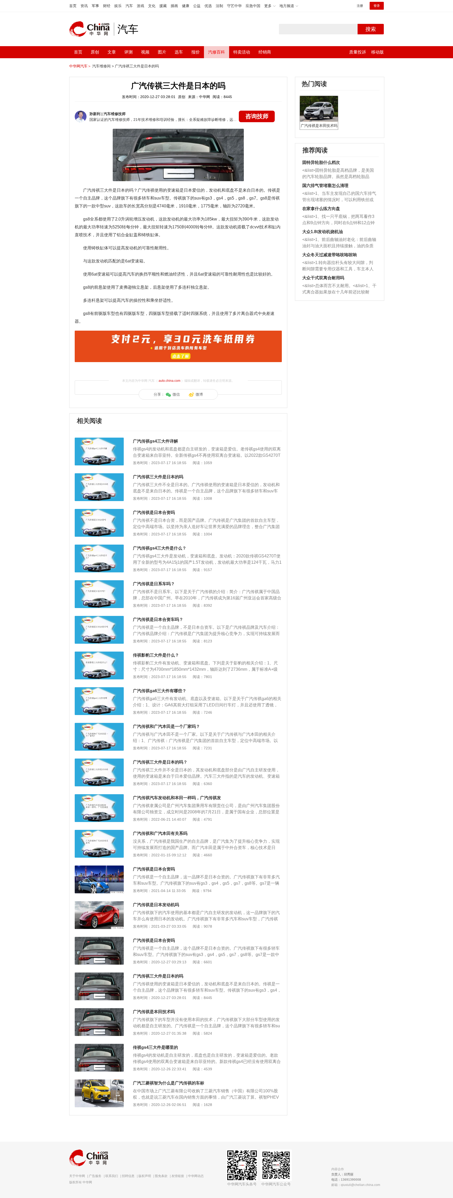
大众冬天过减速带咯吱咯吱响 (329, 255)
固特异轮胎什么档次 (321, 162)
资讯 (84, 6)
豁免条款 (161, 1176)
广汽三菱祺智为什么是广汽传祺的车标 (168, 1083)
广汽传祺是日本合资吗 (154, 512)
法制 (219, 6)
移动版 (377, 52)
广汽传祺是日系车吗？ (154, 584)
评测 (128, 52)
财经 (106, 6)
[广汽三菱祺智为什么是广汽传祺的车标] (99, 1082)
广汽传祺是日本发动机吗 (156, 904)
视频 (145, 52)
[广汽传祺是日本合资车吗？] (99, 618)
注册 (360, 6)
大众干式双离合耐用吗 (323, 278)
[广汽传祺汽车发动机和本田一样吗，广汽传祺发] (99, 797)
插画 (174, 6)
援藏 (163, 6)
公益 (197, 6)
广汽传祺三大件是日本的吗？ (160, 762)
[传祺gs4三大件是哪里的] (99, 1046)
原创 (95, 52)
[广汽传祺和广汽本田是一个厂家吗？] (99, 725)
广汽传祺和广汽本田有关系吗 (160, 833)
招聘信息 (128, 1176)
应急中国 (253, 6)
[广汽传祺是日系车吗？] (99, 583)
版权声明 (144, 1176)
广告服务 (95, 1176)
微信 (176, 394)
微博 (199, 394)
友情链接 (177, 1176)
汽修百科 (216, 52)
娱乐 (118, 6)
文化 (151, 6)
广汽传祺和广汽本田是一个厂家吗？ (166, 726)
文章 (111, 52)
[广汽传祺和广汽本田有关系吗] (99, 832)
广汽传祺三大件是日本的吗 (137, 66)
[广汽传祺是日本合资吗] (99, 511)
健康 (185, 6)
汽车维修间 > (103, 66)
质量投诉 (357, 52)
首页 (73, 6)
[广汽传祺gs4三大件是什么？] (99, 547)
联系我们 (111, 1176)
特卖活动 (241, 52)
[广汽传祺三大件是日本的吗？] (99, 761)
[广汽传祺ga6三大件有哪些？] (99, 690)
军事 (95, 6)
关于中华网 (77, 1176)
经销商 (264, 52)
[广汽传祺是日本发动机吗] (99, 904)
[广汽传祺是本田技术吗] (99, 1011)
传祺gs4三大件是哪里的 (155, 1047)
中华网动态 (196, 1176)
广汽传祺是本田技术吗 (154, 1011)
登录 (377, 6)
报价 (195, 52)
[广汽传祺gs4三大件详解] (99, 440)
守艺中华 (234, 6)
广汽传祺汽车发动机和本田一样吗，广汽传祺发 (177, 798)
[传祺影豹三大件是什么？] (99, 654)
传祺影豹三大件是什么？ (156, 655)
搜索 (370, 29)
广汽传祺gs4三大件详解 (155, 441)
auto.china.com (169, 381)
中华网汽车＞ (80, 66)
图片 (162, 52)
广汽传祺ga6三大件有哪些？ (159, 691)
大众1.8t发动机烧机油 (322, 231)
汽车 (129, 6)
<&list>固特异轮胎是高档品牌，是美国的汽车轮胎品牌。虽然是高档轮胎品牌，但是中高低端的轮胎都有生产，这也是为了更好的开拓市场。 (338, 174)
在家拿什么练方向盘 (321, 208)
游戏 (140, 6)
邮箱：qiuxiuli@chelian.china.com (355, 1185)
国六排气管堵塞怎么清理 (325, 185)
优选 (208, 6)
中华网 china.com (91, 29)
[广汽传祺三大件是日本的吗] (99, 476)
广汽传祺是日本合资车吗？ (158, 619)
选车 (179, 52)
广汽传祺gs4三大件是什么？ (159, 548)
